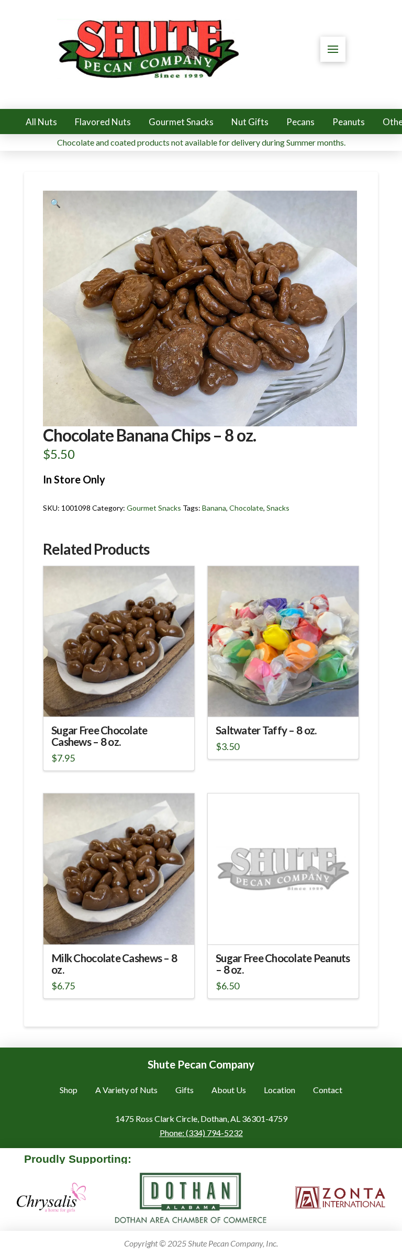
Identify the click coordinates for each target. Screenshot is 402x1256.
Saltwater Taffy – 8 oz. (266, 730)
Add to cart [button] (287, 699)
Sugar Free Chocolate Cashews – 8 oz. (99, 736)
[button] (332, 49)
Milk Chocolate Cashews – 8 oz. (114, 964)
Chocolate (246, 507)
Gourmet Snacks (154, 507)
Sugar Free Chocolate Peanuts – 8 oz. (283, 964)
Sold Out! (119, 699)
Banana (214, 507)
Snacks (277, 507)
